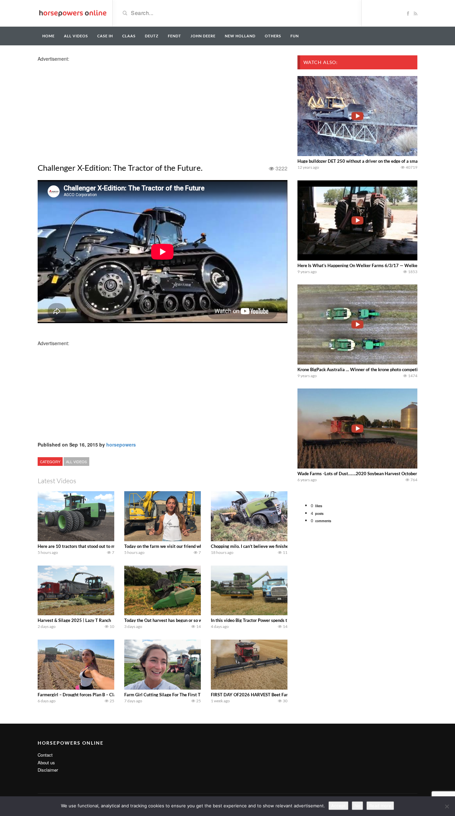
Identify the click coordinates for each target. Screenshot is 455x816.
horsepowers (121, 444)
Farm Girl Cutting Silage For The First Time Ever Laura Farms (183, 694)
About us (46, 762)
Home (48, 36)
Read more (380, 805)
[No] (446, 806)
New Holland (240, 36)
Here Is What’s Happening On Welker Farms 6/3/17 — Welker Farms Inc (368, 265)
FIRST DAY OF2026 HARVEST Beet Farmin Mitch (259, 694)
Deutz (152, 36)
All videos (76, 36)
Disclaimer (48, 770)
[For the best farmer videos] (72, 12)
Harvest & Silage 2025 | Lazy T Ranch (74, 620)
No (357, 805)
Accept (338, 805)
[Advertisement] (90, 108)
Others (273, 36)
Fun (294, 36)
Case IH (105, 36)
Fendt (174, 36)
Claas (129, 36)
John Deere (203, 36)
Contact (45, 755)
